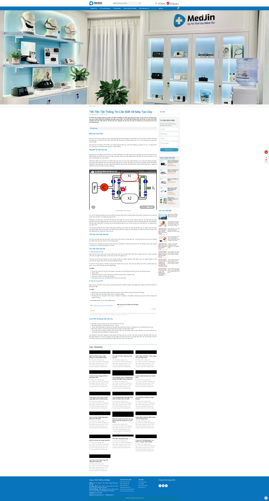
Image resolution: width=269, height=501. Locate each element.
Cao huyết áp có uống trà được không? (144, 398)
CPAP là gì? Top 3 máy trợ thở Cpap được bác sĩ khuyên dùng (98, 398)
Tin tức (154, 8)
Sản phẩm (140, 479)
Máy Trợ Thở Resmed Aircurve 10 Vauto (173, 170)
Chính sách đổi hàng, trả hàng (127, 491)
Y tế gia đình (117, 8)
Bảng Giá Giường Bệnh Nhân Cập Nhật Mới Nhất (173, 215)
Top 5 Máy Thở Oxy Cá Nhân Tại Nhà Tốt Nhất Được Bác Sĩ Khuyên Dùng (173, 223)
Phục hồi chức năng (130, 8)
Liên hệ (161, 8)
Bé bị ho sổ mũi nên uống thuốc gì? (99, 440)
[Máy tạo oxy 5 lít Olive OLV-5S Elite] (103, 305)
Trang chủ (93, 8)
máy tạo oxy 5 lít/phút (103, 300)
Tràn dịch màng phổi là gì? (120, 438)
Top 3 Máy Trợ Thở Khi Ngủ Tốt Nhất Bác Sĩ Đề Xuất (98, 460)
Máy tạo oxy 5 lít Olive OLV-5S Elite (127, 304)
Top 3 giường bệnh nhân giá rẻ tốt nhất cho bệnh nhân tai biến (122, 398)
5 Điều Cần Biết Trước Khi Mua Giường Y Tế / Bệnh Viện (173, 245)
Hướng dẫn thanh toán (125, 487)
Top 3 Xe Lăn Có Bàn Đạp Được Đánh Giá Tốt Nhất (98, 418)
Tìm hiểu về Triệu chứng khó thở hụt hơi (122, 356)
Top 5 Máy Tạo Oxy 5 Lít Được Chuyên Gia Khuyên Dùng (173, 253)
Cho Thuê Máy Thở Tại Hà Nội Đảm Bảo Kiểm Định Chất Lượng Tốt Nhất (174, 238)
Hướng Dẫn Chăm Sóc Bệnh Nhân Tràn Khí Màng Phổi (145, 418)
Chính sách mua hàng (125, 479)
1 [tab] (134, 102)
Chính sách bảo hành (125, 482)
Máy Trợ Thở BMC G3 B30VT (173, 179)
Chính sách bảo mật (124, 483)
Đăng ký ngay (169, 149)
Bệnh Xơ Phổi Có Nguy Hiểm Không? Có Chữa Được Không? (98, 356)
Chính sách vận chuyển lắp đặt (127, 489)
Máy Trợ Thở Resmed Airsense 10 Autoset (173, 161)
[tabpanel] (134, 57)
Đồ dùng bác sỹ (144, 8)
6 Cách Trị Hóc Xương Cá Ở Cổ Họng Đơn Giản (98, 376)
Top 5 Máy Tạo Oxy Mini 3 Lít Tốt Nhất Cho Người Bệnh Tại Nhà (174, 270)
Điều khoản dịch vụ (124, 485)
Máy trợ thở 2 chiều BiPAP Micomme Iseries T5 (172, 189)
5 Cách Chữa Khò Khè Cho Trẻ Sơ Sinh (145, 376)
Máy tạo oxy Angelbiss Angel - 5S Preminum (173, 199)
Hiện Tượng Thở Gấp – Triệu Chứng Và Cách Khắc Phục (145, 356)
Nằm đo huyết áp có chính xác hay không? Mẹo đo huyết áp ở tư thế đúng (122, 420)
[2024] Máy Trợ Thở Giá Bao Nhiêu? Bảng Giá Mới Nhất (174, 230)
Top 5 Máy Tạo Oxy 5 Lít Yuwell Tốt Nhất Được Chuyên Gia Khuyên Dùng (173, 261)
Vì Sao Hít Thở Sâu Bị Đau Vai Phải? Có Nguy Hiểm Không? (144, 441)
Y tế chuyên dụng (104, 8)
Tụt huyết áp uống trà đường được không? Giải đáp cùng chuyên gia (122, 378)
